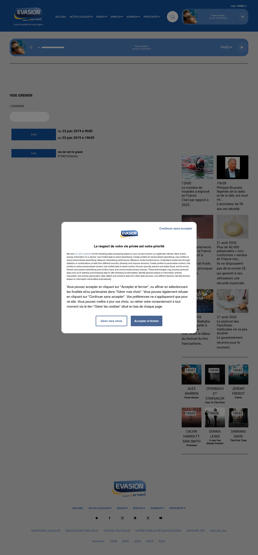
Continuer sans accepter (175, 228)
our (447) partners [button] (83, 253)
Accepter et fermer (146, 321)
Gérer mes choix (111, 321)
